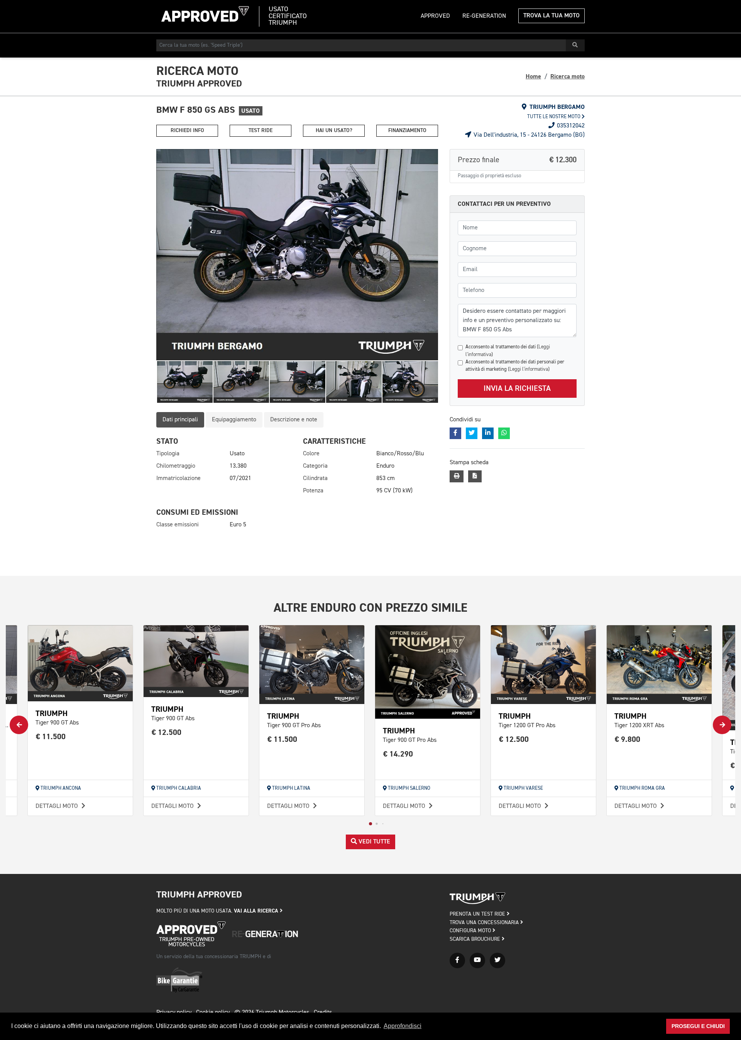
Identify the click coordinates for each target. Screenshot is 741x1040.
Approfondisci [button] (402, 1026)
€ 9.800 (627, 739)
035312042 (570, 126)
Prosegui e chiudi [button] (698, 1026)
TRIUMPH (52, 713)
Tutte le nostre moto (554, 116)
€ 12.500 (166, 732)
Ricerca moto (567, 76)
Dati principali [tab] (180, 420)
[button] (370, 823)
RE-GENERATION (484, 16)
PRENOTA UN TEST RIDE (478, 914)
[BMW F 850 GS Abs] (297, 255)
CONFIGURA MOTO (471, 930)
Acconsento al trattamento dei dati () (507, 350)
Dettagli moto (58, 806)
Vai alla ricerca (257, 910)
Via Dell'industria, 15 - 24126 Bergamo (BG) (528, 135)
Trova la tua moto (551, 16)
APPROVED (435, 16)
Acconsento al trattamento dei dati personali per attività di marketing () (514, 366)
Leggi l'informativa (528, 369)
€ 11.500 (51, 736)
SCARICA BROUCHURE (476, 939)
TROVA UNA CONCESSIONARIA (485, 922)
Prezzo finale (517, 160)
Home (533, 76)
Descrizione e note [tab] (293, 420)
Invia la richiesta (517, 388)
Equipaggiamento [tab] (234, 420)
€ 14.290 (398, 754)
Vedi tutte (373, 842)
